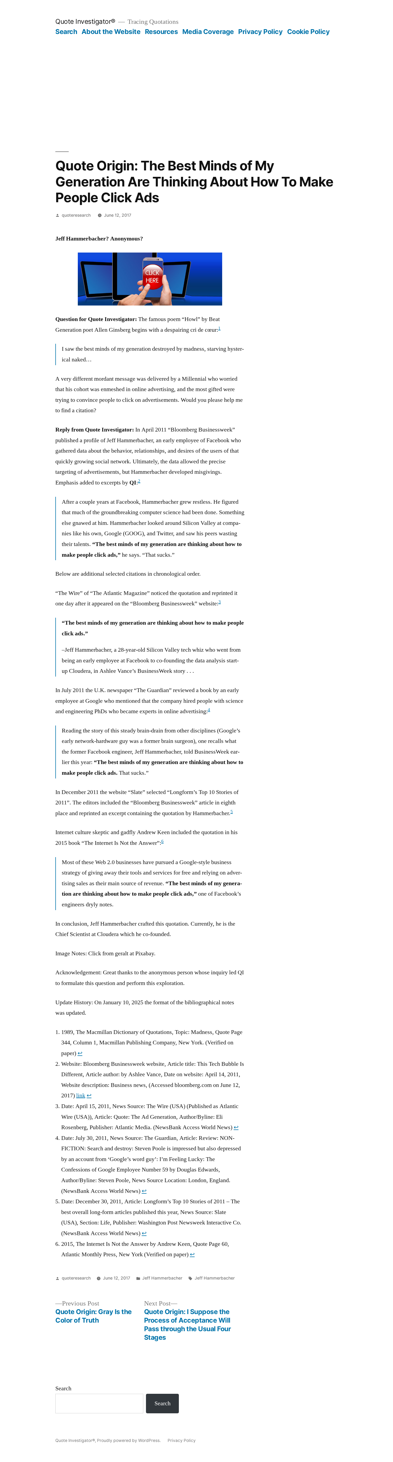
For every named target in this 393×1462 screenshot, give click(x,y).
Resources (161, 32)
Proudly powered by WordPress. (129, 1440)
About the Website (111, 32)
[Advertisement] (196, 76)
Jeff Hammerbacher (162, 1278)
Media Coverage (208, 32)
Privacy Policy (260, 32)
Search (66, 32)
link (80, 1095)
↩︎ (80, 1053)
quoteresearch (76, 215)
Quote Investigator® (85, 21)
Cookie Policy (308, 32)
